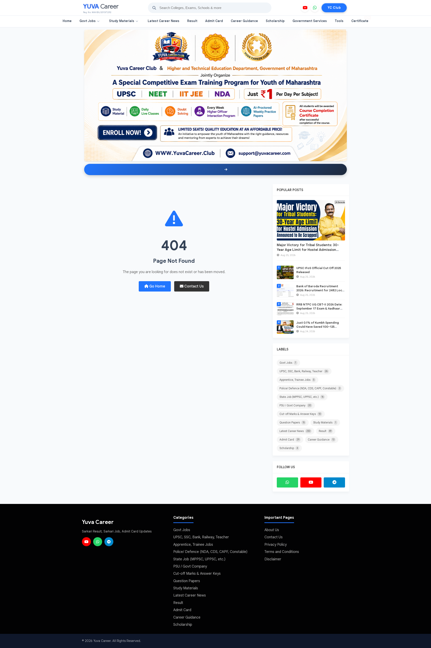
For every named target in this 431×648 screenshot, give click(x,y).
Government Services (309, 21)
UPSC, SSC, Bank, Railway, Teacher (303, 371)
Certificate (360, 19)
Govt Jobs (87, 21)
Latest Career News (163, 21)
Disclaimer (272, 559)
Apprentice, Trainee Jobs (296, 379)
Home (67, 21)
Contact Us (193, 286)
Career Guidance (244, 21)
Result (192, 21)
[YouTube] (305, 8)
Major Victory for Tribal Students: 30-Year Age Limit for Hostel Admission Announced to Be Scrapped (308, 249)
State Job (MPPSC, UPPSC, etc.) (301, 397)
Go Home (156, 286)
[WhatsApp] (315, 8)
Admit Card (214, 21)
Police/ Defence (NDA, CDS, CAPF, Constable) (309, 388)
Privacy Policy (275, 544)
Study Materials (121, 21)
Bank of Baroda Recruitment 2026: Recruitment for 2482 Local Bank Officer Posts (320, 290)
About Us (271, 530)
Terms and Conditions (281, 552)
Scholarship (275, 21)
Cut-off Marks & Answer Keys (300, 414)
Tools (339, 21)
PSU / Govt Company (295, 405)
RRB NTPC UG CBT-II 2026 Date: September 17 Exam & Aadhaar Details (319, 308)
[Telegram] (334, 482)
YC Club (334, 8)
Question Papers (292, 422)
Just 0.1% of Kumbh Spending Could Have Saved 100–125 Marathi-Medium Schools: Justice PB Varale (320, 329)
